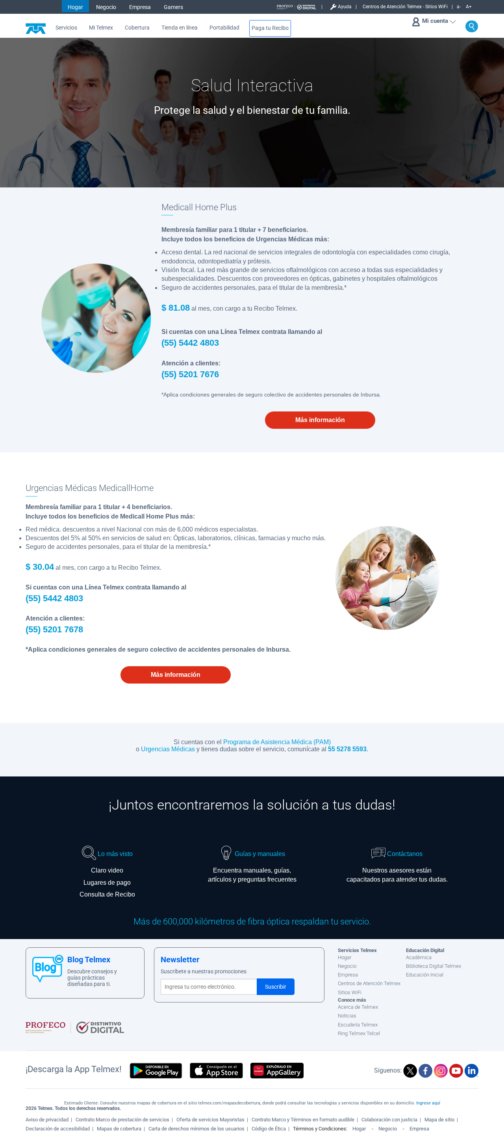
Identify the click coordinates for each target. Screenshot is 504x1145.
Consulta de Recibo (107, 894)
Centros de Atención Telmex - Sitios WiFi (405, 6)
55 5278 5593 (347, 749)
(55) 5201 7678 (54, 629)
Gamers (173, 7)
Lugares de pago (107, 882)
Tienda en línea (179, 27)
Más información (320, 420)
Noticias (347, 1016)
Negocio (106, 7)
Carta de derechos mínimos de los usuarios (196, 1129)
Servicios (66, 27)
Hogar (75, 7)
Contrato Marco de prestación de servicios (122, 1120)
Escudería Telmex (358, 1025)
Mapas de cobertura (119, 1129)
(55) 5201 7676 (190, 374)
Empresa (140, 7)
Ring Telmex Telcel (359, 1033)
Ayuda (345, 6)
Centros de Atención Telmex (369, 983)
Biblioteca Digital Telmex (433, 966)
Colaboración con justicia (389, 1120)
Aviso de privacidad (47, 1120)
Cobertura (137, 27)
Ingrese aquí (428, 1103)
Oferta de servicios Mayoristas (210, 1120)
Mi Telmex (101, 27)
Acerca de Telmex (358, 1007)
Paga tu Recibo (270, 28)
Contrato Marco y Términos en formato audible (303, 1120)
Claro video (107, 870)
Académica (419, 957)
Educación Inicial (424, 975)
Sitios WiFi (349, 992)
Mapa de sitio (439, 1120)
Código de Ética (269, 1129)
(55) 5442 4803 (190, 343)
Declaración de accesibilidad (58, 1129)
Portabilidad (224, 27)
